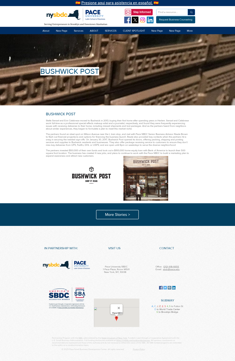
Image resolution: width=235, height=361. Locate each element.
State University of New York (114, 338)
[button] (142, 12)
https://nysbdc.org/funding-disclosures (133, 340)
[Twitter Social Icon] (165, 287)
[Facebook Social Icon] (127, 20)
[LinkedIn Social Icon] (150, 20)
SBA (80, 338)
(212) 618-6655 (171, 266)
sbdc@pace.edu (171, 269)
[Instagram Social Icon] (169, 287)
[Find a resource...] (191, 12)
